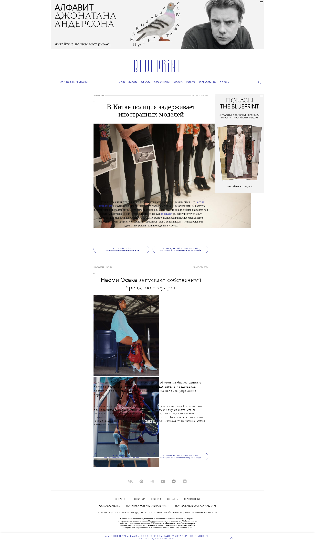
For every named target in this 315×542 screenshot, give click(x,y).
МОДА (109, 267)
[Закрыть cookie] (231, 537)
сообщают (166, 213)
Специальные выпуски (74, 82)
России (200, 202)
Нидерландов (104, 205)
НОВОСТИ (99, 96)
